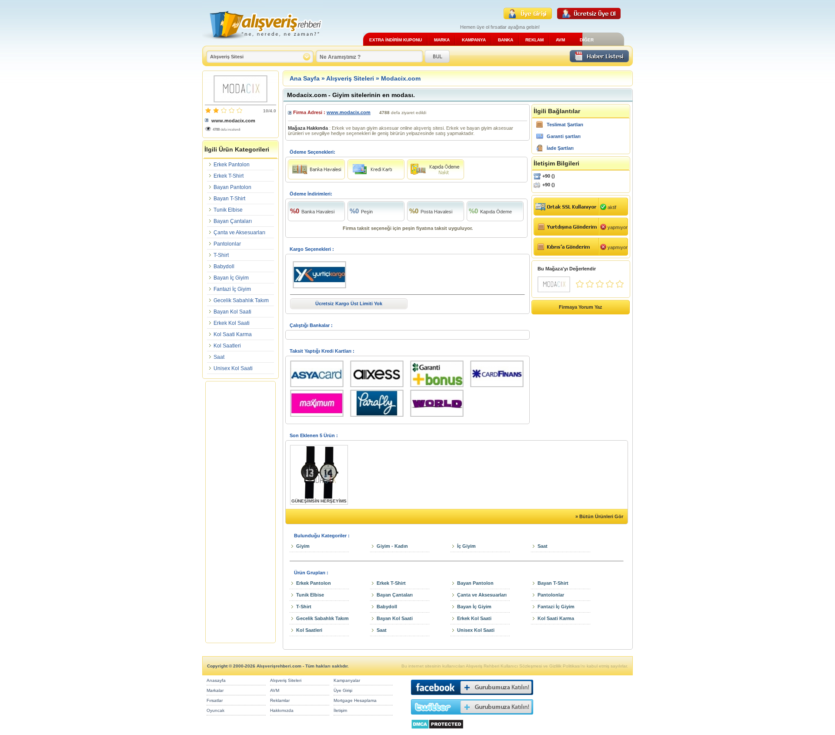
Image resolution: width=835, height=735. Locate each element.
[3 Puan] (599, 286)
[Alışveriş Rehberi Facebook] (472, 697)
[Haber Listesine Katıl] (599, 60)
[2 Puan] (589, 286)
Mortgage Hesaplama (355, 700)
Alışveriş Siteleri (350, 78)
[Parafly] (380, 417)
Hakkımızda (282, 710)
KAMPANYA (474, 39)
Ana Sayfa (305, 78)
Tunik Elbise (228, 210)
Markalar (215, 690)
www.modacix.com (233, 120)
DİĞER (587, 39)
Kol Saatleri (227, 346)
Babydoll (224, 266)
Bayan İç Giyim (231, 278)
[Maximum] (320, 417)
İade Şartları (560, 148)
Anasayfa (216, 680)
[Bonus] (440, 387)
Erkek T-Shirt (229, 176)
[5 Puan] (619, 286)
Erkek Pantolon (232, 165)
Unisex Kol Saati (233, 368)
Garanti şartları (564, 136)
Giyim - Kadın (392, 546)
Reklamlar (280, 700)
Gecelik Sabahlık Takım (241, 300)
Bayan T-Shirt (229, 199)
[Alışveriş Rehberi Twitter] (472, 716)
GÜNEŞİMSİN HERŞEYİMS (319, 501)
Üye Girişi (343, 690)
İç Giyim (466, 546)
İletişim (340, 710)
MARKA (442, 39)
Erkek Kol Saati (232, 323)
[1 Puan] (579, 286)
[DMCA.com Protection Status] (437, 731)
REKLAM (534, 39)
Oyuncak (215, 710)
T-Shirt (221, 255)
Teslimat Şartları (565, 124)
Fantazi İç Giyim (232, 289)
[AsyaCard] (320, 387)
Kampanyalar (347, 680)
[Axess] (380, 387)
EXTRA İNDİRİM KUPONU (395, 39)
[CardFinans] (497, 387)
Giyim (303, 546)
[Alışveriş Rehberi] (262, 42)
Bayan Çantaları (233, 221)
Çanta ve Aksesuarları (239, 232)
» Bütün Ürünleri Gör (599, 516)
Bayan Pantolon (232, 187)
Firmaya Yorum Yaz (580, 307)
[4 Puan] (609, 286)
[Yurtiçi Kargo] (319, 288)
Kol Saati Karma (233, 334)
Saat (219, 357)
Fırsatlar (215, 700)
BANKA (505, 39)
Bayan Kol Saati (232, 312)
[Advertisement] (240, 512)
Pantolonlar (227, 244)
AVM (560, 39)
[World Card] (440, 417)
